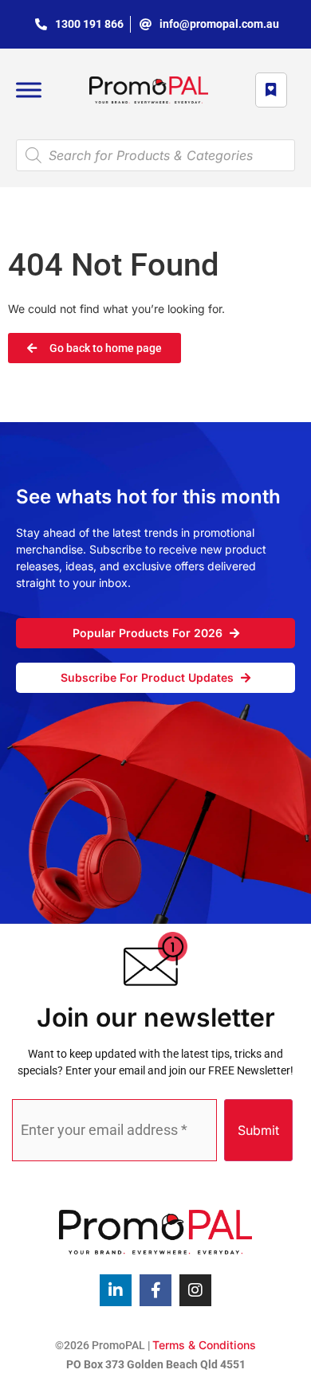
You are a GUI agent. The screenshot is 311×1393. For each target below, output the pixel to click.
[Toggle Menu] (28, 90)
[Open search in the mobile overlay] (155, 155)
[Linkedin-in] (116, 1290)
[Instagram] (195, 1290)
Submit (258, 1130)
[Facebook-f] (155, 1290)
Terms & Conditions (204, 1345)
